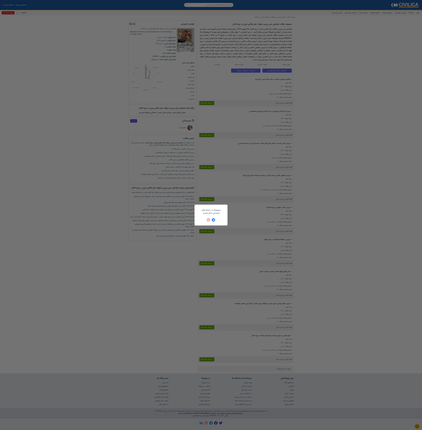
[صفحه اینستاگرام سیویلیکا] (208, 220)
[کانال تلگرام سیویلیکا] (213, 220)
